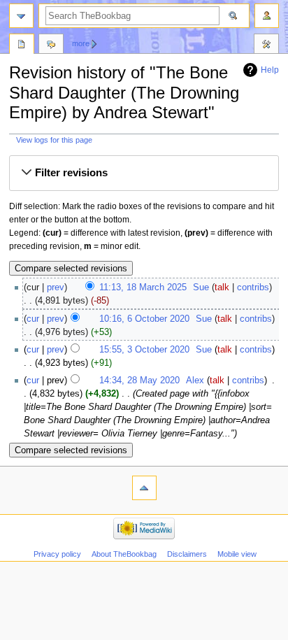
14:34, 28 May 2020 (139, 380)
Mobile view (237, 554)
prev (55, 287)
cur (33, 319)
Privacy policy (57, 554)
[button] (144, 173)
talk (222, 287)
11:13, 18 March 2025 (143, 287)
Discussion (51, 45)
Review (22, 45)
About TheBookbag (124, 554)
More (80, 43)
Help (270, 70)
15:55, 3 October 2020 (144, 350)
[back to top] (144, 488)
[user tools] (266, 15)
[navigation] (21, 15)
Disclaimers (187, 554)
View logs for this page (54, 140)
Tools (266, 45)
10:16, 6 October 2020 (144, 319)
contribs (253, 287)
